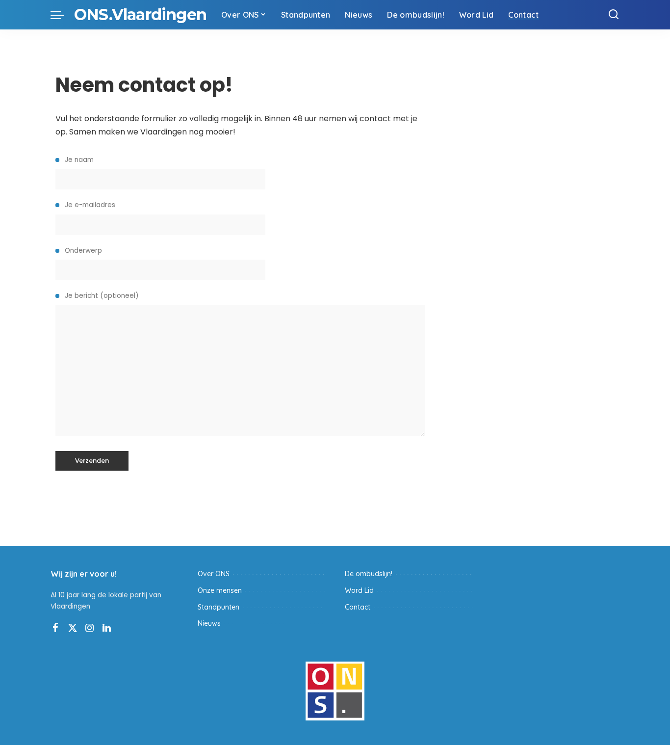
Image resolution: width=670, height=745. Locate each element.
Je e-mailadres (89, 205)
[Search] (613, 14)
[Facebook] (55, 628)
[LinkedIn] (106, 628)
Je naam (78, 159)
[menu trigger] (62, 14)
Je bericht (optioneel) (101, 295)
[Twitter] (72, 628)
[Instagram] (90, 628)
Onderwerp (82, 250)
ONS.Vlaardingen (140, 14)
